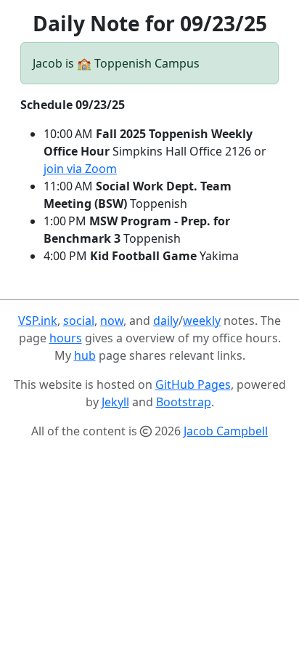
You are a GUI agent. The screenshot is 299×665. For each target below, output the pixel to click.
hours (65, 338)
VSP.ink (37, 321)
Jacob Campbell (226, 431)
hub (85, 355)
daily (166, 321)
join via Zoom (80, 169)
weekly (202, 321)
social (78, 321)
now (111, 321)
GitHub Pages (193, 384)
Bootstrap (183, 402)
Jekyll (115, 402)
